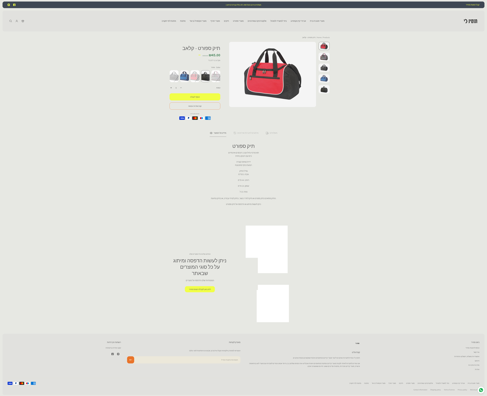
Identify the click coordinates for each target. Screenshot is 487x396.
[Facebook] (14, 5)
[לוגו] (470, 21)
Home (319, 37)
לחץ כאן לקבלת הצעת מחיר (200, 289)
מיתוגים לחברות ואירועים (247, 133)
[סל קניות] (23, 21)
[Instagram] (9, 5)
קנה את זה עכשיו (195, 106)
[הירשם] (130, 359)
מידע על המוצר (220, 133)
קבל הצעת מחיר (472, 4)
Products (323, 37)
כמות (218, 88)
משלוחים (273, 133)
